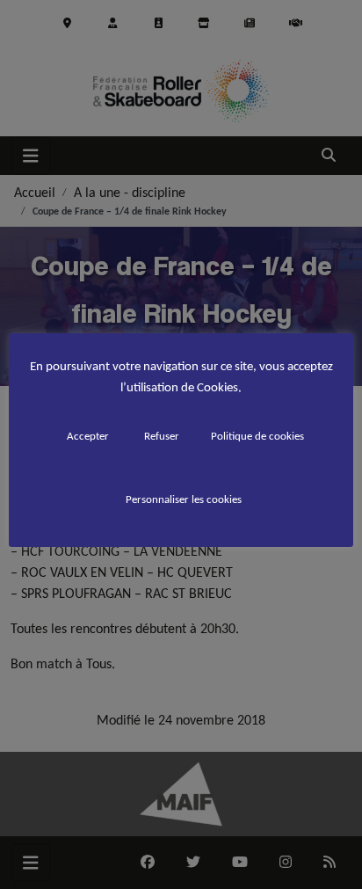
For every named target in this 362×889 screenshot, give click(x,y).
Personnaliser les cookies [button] (184, 499)
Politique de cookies (257, 435)
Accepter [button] (88, 435)
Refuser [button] (161, 435)
